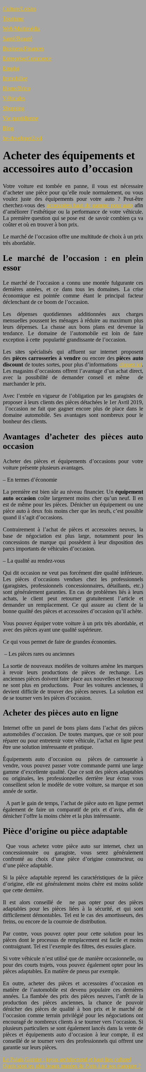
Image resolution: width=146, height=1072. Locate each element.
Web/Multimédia (21, 29)
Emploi (11, 68)
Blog (8, 128)
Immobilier (15, 78)
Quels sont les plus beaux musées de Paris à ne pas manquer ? (72, 1066)
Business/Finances (23, 48)
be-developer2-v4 (22, 138)
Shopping (13, 108)
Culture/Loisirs (19, 9)
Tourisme (13, 19)
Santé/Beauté (17, 39)
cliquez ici (130, 364)
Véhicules (14, 98)
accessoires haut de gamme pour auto (90, 205)
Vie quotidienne (20, 118)
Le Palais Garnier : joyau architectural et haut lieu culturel (67, 1059)
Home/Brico (16, 88)
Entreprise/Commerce (27, 58)
